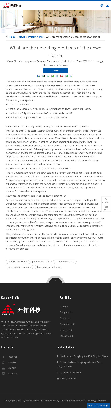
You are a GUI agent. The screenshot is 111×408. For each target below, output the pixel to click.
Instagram (13, 373)
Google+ (12, 362)
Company (65, 312)
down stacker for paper (20, 266)
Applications (66, 324)
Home (63, 306)
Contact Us (65, 335)
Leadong (91, 400)
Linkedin (12, 367)
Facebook (12, 356)
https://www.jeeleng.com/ (55, 64)
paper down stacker (40, 261)
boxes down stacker (65, 261)
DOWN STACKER (16, 261)
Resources (65, 329)
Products (64, 318)
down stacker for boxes (48, 266)
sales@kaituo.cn (67, 378)
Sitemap (102, 400)
